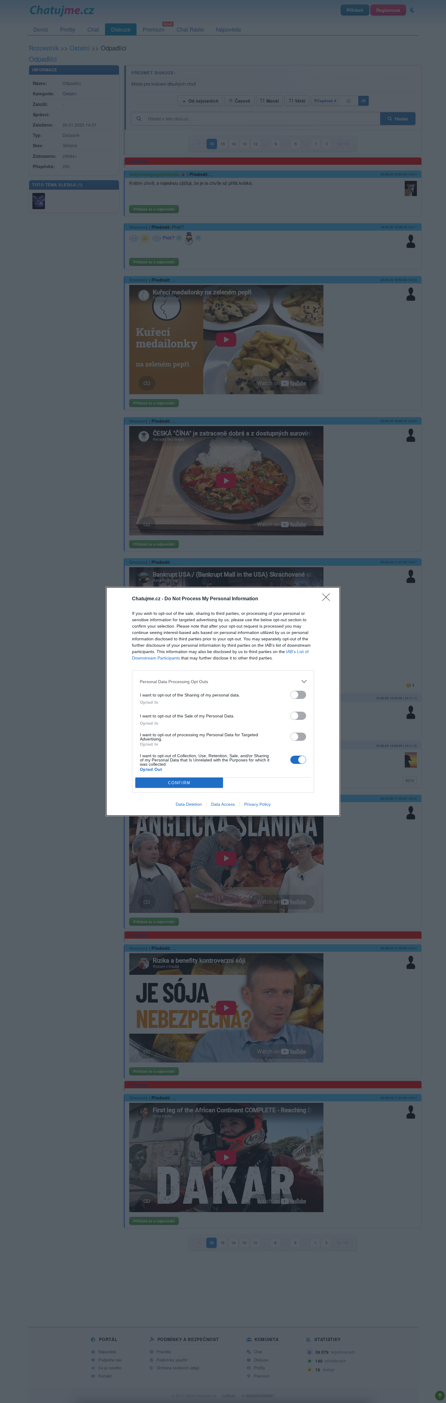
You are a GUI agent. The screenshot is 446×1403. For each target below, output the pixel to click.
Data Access (223, 804)
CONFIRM (179, 783)
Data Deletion (189, 804)
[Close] (328, 599)
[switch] (298, 695)
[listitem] (223, 681)
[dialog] (223, 701)
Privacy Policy (257, 804)
